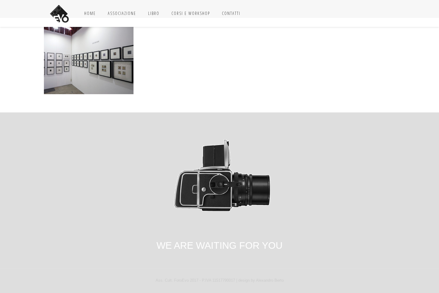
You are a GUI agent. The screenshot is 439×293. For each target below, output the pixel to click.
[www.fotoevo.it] (59, 13)
